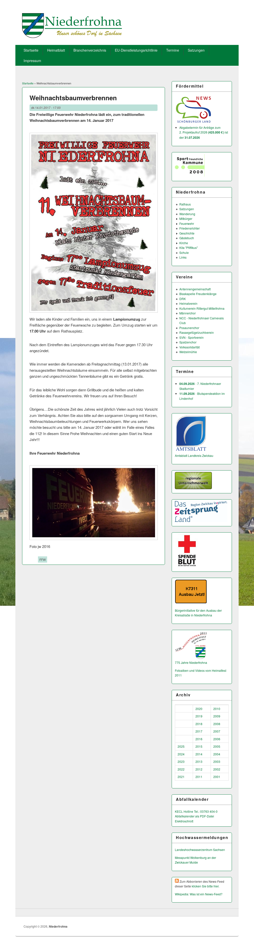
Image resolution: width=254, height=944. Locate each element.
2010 (216, 709)
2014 (198, 754)
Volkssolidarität (189, 347)
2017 (198, 731)
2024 (181, 754)
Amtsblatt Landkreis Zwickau (194, 455)
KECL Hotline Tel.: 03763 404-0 (196, 811)
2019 (198, 716)
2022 (181, 769)
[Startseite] (72, 36)
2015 (198, 746)
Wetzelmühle (188, 352)
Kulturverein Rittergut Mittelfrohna (201, 308)
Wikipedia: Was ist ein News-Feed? (198, 894)
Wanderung (187, 214)
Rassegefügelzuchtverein (196, 332)
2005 (216, 746)
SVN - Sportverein (191, 337)
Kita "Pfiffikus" (188, 247)
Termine (172, 50)
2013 (198, 761)
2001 (216, 777)
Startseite (31, 50)
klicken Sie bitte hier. (205, 886)
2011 (198, 777)
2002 (216, 769)
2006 (216, 739)
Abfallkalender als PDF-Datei (194, 816)
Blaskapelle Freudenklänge (198, 294)
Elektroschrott (184, 821)
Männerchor (187, 313)
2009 (216, 716)
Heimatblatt (56, 50)
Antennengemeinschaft (195, 289)
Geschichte (186, 233)
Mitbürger (185, 218)
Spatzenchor (187, 342)
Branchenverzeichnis (89, 50)
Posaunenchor (189, 328)
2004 (216, 754)
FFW (42, 559)
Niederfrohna (58, 926)
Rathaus (185, 204)
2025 (181, 746)
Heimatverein (188, 303)
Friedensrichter (189, 228)
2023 (181, 761)
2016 (198, 739)
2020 (198, 709)
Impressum (32, 60)
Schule (184, 252)
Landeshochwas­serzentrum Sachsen (200, 849)
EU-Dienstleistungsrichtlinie (136, 50)
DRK (182, 299)
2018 (198, 724)
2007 (216, 731)
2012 (198, 769)
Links (183, 257)
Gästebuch (186, 238)
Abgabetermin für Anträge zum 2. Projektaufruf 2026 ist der (203, 132)
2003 (216, 761)
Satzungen (196, 50)
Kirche (183, 243)
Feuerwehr (186, 223)
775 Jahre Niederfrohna (191, 662)
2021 (181, 777)
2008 (216, 724)
